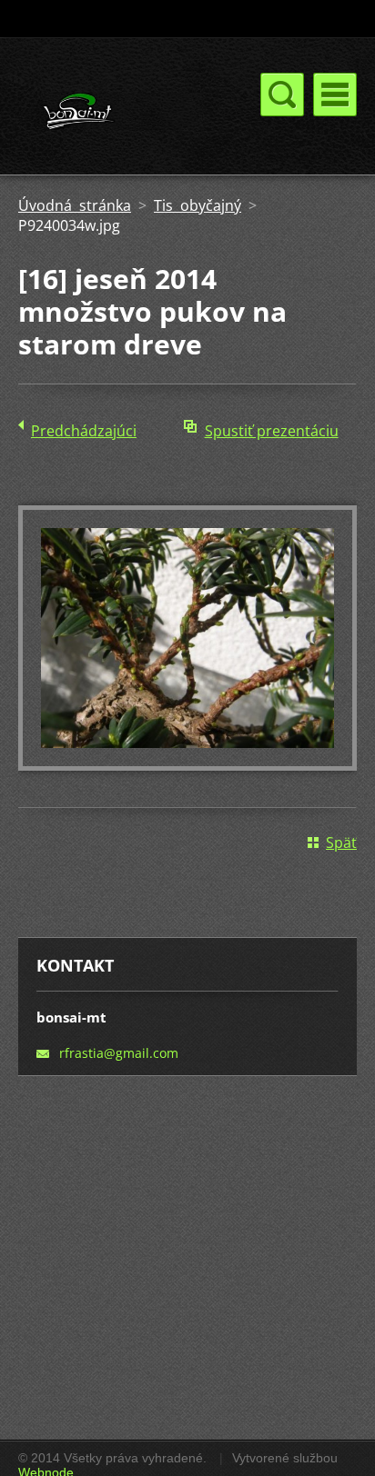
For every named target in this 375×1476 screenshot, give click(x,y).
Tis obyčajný (197, 205)
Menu (335, 94)
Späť (341, 843)
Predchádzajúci (84, 431)
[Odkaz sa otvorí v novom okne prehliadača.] (187, 765)
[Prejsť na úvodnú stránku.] (119, 114)
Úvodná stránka (74, 205)
